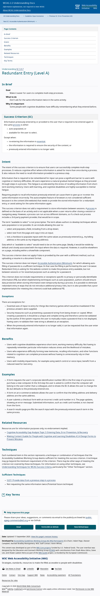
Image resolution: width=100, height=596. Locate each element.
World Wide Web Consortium (28, 586)
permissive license (34, 589)
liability (10, 589)
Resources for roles (10, 580)
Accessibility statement (56, 575)
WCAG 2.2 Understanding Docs (19, 3)
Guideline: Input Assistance (34, 16)
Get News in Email (13, 569)
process (16, 125)
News (42, 575)
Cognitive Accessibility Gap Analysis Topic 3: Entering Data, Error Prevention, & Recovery (47, 432)
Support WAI (32, 575)
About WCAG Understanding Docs (17, 10)
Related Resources (11, 53)
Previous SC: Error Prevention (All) (60, 16)
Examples (8, 49)
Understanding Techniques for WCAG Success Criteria (27, 467)
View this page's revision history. (44, 537)
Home (4, 575)
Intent (6, 42)
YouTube (58, 569)
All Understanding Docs (11, 16)
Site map (21, 575)
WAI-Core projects (43, 548)
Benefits (7, 46)
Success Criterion (11, 38)
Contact (12, 575)
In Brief (7, 34)
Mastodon (44, 569)
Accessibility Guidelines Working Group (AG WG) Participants (38, 541)
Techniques (8, 57)
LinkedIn (30, 569)
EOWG (52, 550)
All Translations (74, 575)
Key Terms (8, 61)
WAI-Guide (43, 553)
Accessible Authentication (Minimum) (55, 263)
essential (41, 142)
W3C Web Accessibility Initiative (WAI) (25, 558)
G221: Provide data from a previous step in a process (31, 480)
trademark (18, 589)
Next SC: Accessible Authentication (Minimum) (19, 21)
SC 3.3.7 (20, 69)
